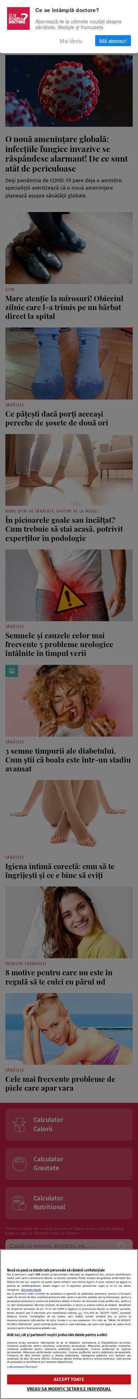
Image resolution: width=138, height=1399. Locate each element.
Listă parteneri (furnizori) (22, 1366)
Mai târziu (71, 40)
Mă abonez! (113, 40)
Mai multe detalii (31, 1289)
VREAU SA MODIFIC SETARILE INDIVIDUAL (69, 1389)
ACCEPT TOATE (69, 1379)
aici (80, 1312)
